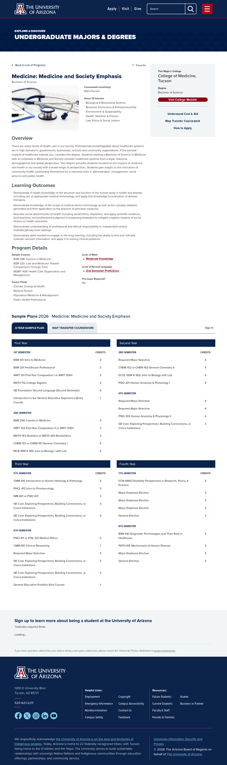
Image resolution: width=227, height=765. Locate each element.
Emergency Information (99, 704)
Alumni (184, 697)
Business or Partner (191, 704)
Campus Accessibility (131, 704)
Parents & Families (163, 718)
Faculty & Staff (161, 711)
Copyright (124, 697)
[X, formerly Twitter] (27, 716)
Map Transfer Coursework (182, 121)
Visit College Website (182, 100)
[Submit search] (190, 9)
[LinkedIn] (45, 716)
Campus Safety (94, 718)
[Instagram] (36, 716)
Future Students (161, 697)
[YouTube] (53, 716)
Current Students (162, 704)
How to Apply (183, 128)
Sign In (209, 328)
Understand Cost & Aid (183, 114)
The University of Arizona (184, 754)
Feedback (124, 718)
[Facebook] (18, 716)
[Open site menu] (207, 9)
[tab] (30, 327)
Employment (92, 697)
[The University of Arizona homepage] (37, 9)
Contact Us (125, 711)
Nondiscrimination (96, 711)
